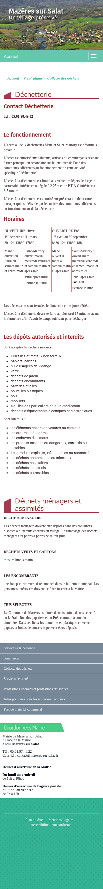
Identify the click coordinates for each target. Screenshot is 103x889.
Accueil (11, 56)
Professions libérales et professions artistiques (36, 689)
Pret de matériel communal (23, 709)
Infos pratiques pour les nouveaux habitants (34, 699)
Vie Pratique (33, 78)
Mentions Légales (60, 820)
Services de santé (16, 679)
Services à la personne (19, 648)
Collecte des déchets (18, 668)
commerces (12, 658)
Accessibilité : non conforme (51, 825)
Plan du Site (34, 820)
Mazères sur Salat (36, 11)
